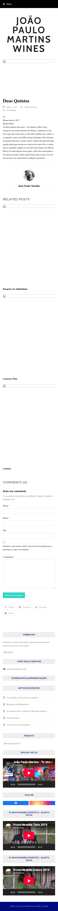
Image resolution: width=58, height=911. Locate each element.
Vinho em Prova (30, 107)
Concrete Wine (10, 378)
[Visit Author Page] (29, 174)
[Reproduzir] (7, 784)
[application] (29, 773)
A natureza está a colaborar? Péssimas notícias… (28, 711)
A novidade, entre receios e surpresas (23, 697)
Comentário (9, 556)
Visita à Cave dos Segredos (18, 724)
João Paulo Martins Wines (29, 34)
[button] (7, 3)
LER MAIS (8, 652)
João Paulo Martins (29, 186)
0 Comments (11, 110)
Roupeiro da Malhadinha (15, 289)
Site (4, 530)
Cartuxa (7, 468)
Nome (6, 505)
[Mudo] (45, 784)
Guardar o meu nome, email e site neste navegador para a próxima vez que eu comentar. (27, 548)
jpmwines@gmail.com (17, 668)
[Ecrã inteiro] (51, 784)
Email (6, 517)
